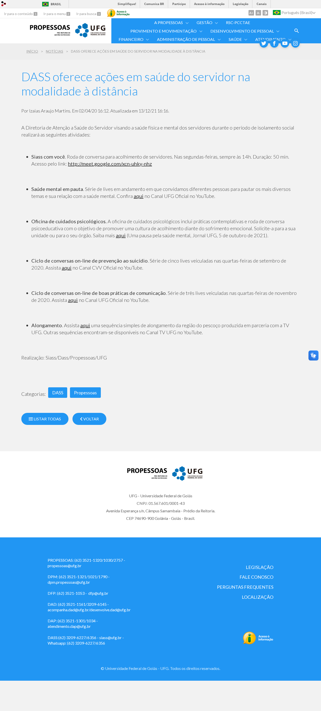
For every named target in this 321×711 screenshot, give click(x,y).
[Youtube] (285, 43)
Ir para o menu (54, 14)
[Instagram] (295, 43)
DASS (57, 392)
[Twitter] (264, 43)
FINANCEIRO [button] (131, 39)
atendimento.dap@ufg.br (69, 626)
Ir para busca (86, 14)
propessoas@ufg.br (65, 565)
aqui (138, 196)
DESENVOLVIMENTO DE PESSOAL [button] (242, 31)
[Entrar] (4, 4)
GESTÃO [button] (204, 22)
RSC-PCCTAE (238, 22)
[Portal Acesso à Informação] (258, 643)
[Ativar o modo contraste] (265, 13)
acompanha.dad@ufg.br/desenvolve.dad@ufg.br (89, 609)
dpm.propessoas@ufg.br (69, 582)
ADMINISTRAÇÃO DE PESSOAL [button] (186, 39)
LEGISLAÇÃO (259, 567)
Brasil (56, 4)
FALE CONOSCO (256, 577)
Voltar (91, 418)
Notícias (54, 51)
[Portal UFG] (90, 36)
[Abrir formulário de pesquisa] (297, 31)
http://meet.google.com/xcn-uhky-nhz (110, 164)
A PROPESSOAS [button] (168, 22)
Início (32, 51)
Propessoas (85, 392)
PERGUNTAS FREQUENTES (245, 587)
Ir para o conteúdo (19, 14)
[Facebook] (274, 43)
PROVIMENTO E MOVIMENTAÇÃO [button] (163, 31)
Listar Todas (47, 418)
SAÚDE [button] (235, 39)
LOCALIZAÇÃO (257, 597)
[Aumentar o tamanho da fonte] (251, 13)
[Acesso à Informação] (118, 13)
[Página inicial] (45, 34)
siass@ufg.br (110, 637)
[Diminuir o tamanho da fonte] (258, 13)
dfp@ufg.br (98, 593)
